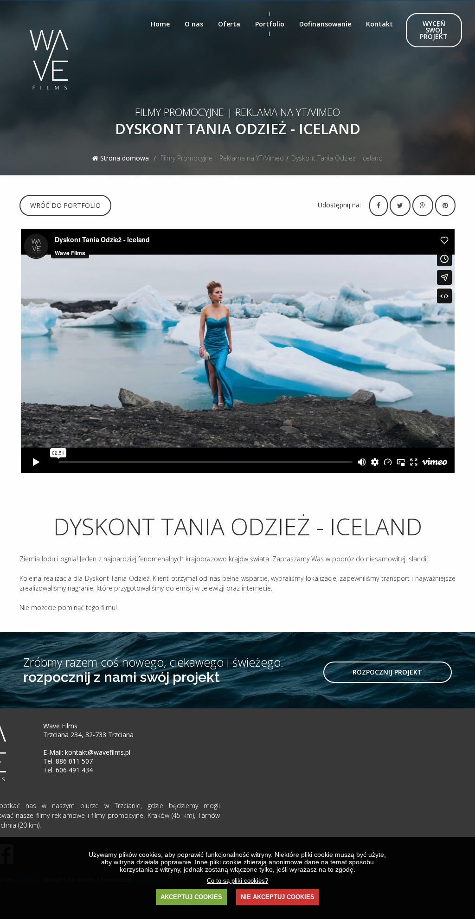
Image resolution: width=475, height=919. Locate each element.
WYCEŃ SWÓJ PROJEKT (434, 30)
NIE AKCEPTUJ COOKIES (278, 896)
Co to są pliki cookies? (237, 881)
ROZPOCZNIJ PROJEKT (387, 672)
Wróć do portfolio (65, 205)
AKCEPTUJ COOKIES (191, 896)
